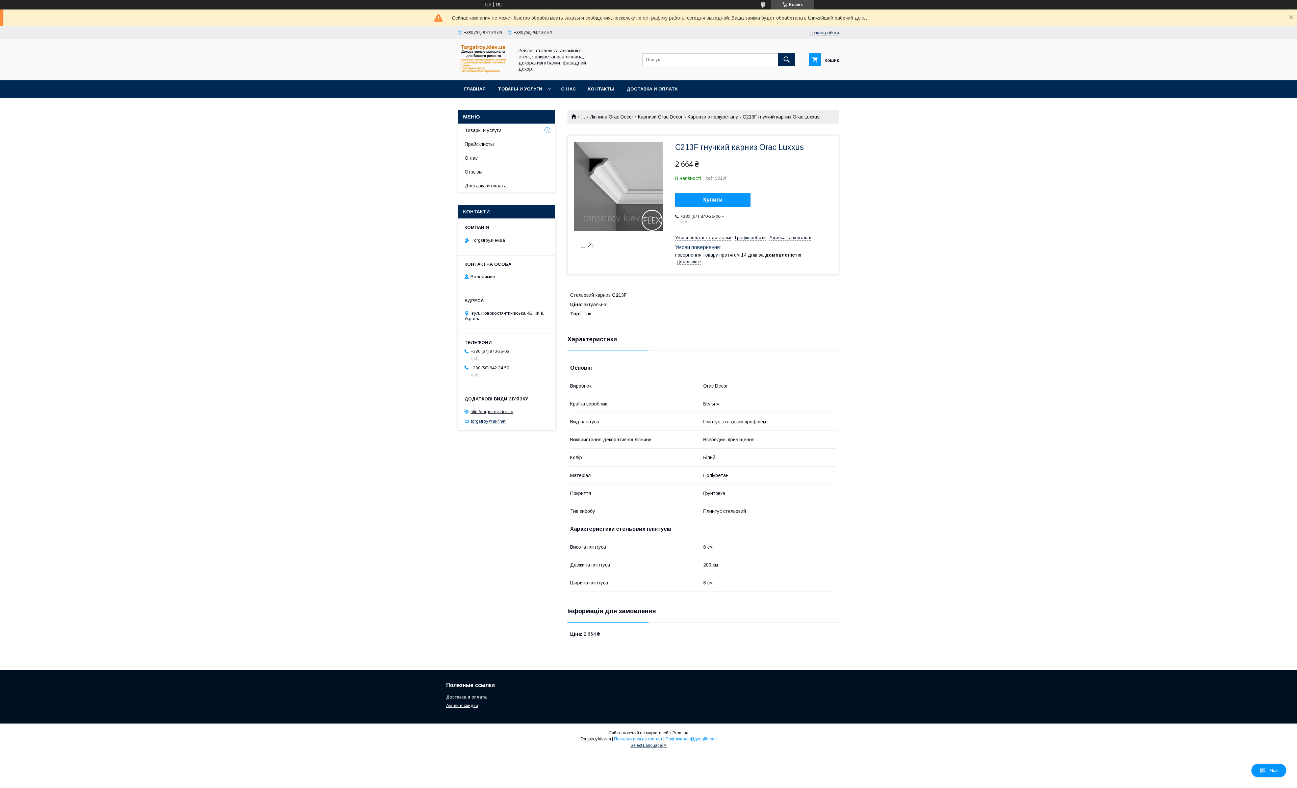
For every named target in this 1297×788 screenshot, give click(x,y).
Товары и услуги (520, 88)
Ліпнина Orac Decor (611, 117)
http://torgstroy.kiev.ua (492, 411)
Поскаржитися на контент (638, 739)
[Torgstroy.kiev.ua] (484, 71)
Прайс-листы (479, 144)
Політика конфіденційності (691, 739)
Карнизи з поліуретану (713, 117)
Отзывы (473, 172)
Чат (1274, 770)
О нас (568, 88)
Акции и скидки (462, 705)
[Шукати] (786, 59)
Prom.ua (680, 733)
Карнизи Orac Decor (660, 117)
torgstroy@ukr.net (488, 421)
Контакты (601, 88)
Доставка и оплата (652, 88)
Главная (475, 88)
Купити (712, 200)
